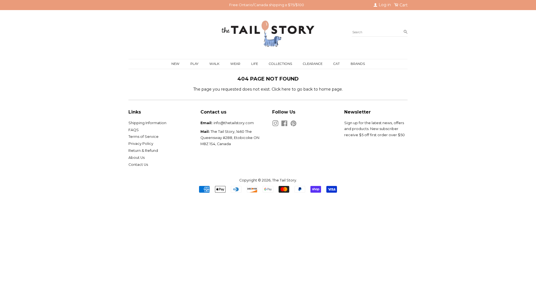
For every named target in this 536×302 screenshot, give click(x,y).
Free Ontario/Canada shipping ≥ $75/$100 (266, 5)
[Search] (405, 32)
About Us (136, 157)
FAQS (133, 130)
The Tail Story (284, 180)
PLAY (194, 64)
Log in (384, 4)
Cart (403, 5)
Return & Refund (143, 150)
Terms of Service (143, 137)
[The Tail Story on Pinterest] (293, 124)
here (286, 89)
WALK (214, 64)
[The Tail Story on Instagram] (275, 124)
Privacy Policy (140, 143)
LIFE (254, 64)
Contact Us (138, 164)
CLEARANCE (312, 64)
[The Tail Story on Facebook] (284, 124)
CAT (336, 64)
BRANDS (358, 64)
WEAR (235, 64)
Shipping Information (147, 123)
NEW (175, 64)
